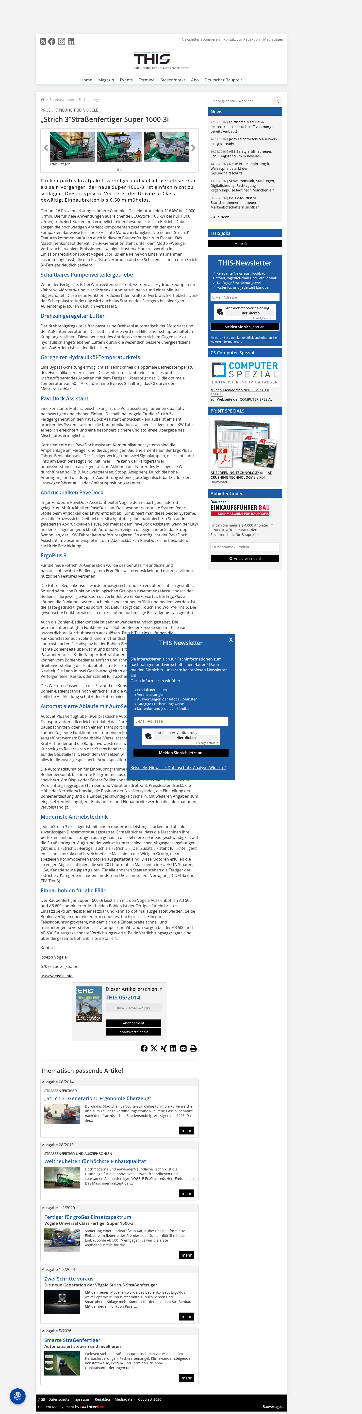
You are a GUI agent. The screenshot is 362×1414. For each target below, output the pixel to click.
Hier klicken (186, 737)
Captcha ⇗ (207, 743)
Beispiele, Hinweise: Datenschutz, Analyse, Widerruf (178, 767)
